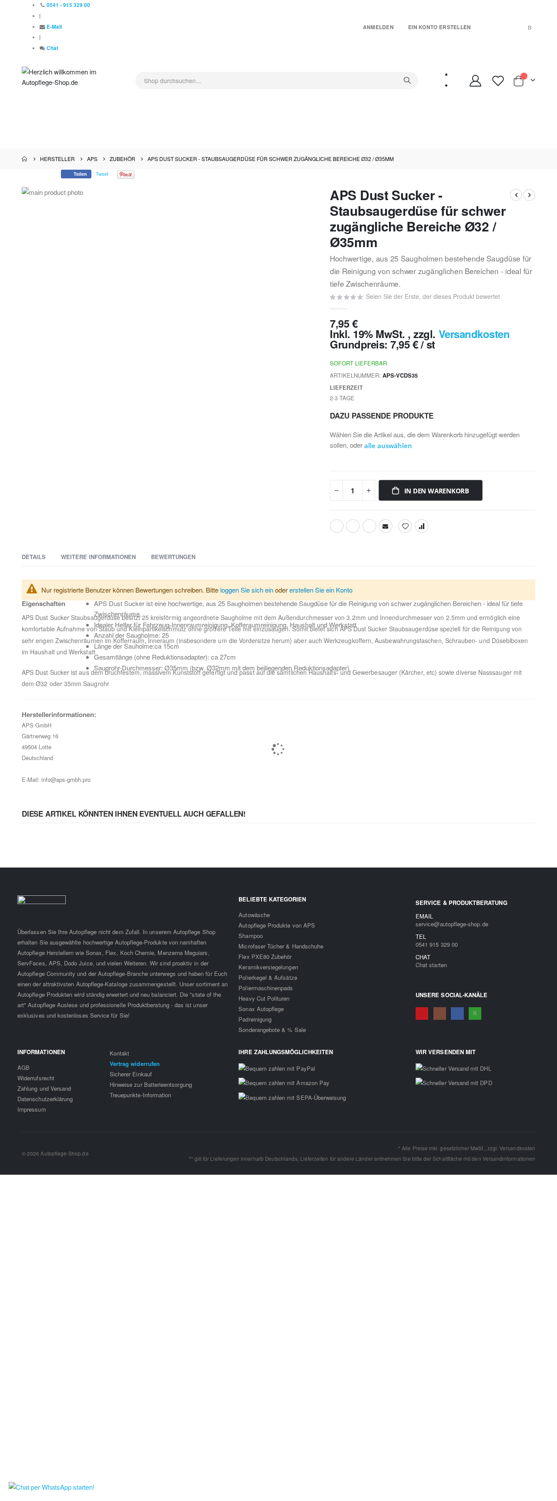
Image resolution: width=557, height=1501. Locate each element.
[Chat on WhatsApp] (51, 1486)
